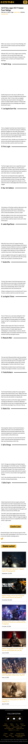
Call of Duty (17, 12)
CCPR (12, 736)
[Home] (7, 2)
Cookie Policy (20, 736)
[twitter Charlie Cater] (2, 538)
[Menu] (25, 2)
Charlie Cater (4, 14)
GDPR (6, 736)
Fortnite (23, 725)
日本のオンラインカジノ (14, 730)
